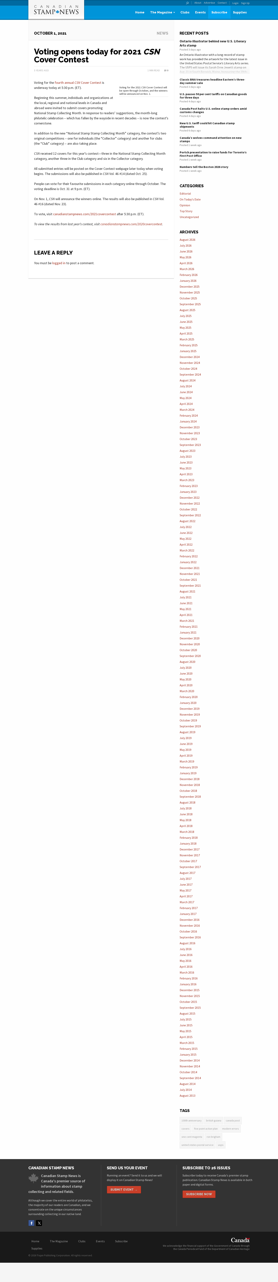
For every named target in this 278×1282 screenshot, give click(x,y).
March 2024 (187, 410)
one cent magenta (192, 1136)
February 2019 (189, 767)
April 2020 (186, 685)
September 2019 (190, 726)
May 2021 (185, 609)
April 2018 (186, 826)
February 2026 (189, 275)
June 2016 (186, 955)
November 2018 (190, 785)
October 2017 (188, 861)
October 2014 (188, 1072)
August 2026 (187, 239)
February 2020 (189, 697)
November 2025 (190, 292)
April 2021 (186, 615)
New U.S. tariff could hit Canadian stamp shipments (207, 124)
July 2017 (186, 879)
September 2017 (190, 867)
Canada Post (233, 1120)
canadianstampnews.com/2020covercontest (131, 224)
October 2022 (188, 509)
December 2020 (190, 638)
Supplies (240, 12)
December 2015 (190, 990)
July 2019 (186, 738)
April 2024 (186, 404)
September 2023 (190, 445)
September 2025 (190, 304)
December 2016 (190, 920)
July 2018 (186, 808)
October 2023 (188, 439)
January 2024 (188, 421)
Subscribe (219, 12)
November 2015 (190, 996)
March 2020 (187, 691)
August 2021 (187, 591)
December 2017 (190, 849)
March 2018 (187, 832)
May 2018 (185, 820)
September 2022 (190, 515)
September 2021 (190, 585)
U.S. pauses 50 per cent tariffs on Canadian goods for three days (213, 95)
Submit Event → (123, 1189)
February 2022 (189, 556)
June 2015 (186, 1025)
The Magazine (161, 12)
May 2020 (185, 679)
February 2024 (189, 415)
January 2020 (188, 703)
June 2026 (186, 251)
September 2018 (190, 796)
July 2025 (186, 316)
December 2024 (190, 357)
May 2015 (185, 1031)
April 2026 (186, 263)
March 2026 (187, 269)
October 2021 (188, 580)
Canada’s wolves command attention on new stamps (211, 139)
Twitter (39, 1223)
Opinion (185, 205)
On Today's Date (190, 199)
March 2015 (187, 1043)
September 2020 (190, 656)
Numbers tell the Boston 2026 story (204, 167)
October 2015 (188, 1002)
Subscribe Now (199, 1194)
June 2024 (186, 392)
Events (200, 12)
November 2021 (190, 574)
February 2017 (189, 908)
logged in (58, 263)
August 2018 (187, 802)
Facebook (31, 1223)
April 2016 (186, 966)
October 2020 (188, 650)
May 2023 (185, 468)
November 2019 (190, 714)
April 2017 (186, 896)
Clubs (184, 12)
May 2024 (185, 398)
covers (185, 1128)
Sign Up (245, 3)
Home (139, 12)
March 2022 (187, 550)
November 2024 (190, 363)
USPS (221, 1145)
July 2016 (186, 949)
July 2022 (186, 527)
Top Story (186, 211)
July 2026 (186, 245)
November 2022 (190, 503)
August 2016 (187, 943)
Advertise (209, 2)
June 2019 (186, 744)
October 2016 (188, 931)
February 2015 (189, 1049)
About (197, 2)
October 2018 (188, 791)
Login (235, 3)
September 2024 (190, 374)
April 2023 (186, 474)
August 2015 (187, 1013)
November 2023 (190, 433)
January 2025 (188, 351)
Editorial (185, 193)
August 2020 (187, 662)
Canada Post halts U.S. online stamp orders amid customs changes (213, 110)
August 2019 (187, 732)
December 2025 (190, 286)
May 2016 (185, 961)
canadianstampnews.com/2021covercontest (84, 214)
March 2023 (187, 480)
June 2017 (186, 884)
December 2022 (190, 497)
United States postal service (198, 1145)
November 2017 (190, 855)
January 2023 (188, 492)
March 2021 (187, 621)
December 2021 (190, 568)
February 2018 (189, 837)
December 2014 (190, 1060)
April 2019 (186, 755)
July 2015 (186, 1019)
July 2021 (186, 597)
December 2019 (190, 708)
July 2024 (186, 386)
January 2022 (188, 562)
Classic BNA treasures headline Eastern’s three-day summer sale (212, 81)
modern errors (230, 1128)
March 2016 (187, 972)
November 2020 (190, 644)
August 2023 (187, 451)
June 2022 (186, 533)
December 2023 (190, 427)
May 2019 (185, 750)
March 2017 (187, 902)
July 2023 (186, 456)
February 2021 (189, 626)
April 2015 (186, 1037)
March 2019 (187, 761)
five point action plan (206, 1128)
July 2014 (186, 1090)
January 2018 (188, 843)
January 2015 (188, 1054)
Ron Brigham (213, 1136)
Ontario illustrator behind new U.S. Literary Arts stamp (213, 43)
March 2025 (187, 339)
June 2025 (186, 322)
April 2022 (186, 544)
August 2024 (187, 380)
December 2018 (190, 779)
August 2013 (187, 1095)
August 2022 (187, 521)
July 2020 (186, 667)
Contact (222, 2)
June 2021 (186, 603)
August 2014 (187, 1084)
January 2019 (188, 773)
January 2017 (188, 914)
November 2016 (190, 925)
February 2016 (189, 978)
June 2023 (186, 462)
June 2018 (186, 814)
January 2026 (188, 281)
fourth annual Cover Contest (78, 82)
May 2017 (185, 890)
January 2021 (188, 632)
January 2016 (188, 984)
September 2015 (190, 1007)
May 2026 (185, 257)
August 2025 (187, 310)
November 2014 (190, 1066)
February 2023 (189, 486)
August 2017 (187, 873)
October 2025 (188, 298)
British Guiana (213, 1120)
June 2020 (186, 673)
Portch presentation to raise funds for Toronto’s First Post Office (213, 154)
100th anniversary (192, 1120)
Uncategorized (189, 217)
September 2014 (190, 1078)
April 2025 (186, 333)
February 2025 (189, 345)
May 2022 (185, 538)
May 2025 (185, 327)
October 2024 (188, 368)
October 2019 (188, 720)
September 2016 (190, 937)
